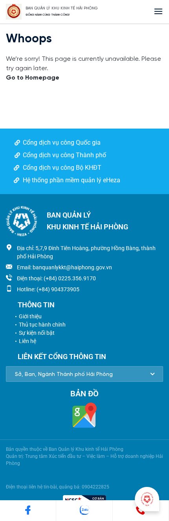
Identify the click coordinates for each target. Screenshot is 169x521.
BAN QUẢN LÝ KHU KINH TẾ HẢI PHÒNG (62, 8)
